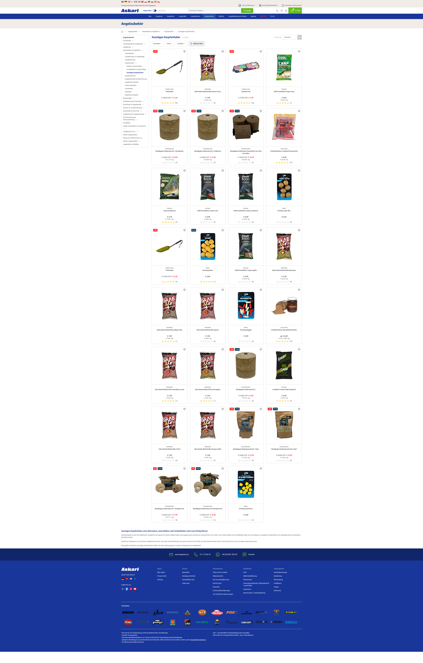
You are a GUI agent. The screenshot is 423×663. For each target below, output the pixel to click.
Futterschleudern (130, 85)
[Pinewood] (232, 622)
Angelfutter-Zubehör (132, 82)
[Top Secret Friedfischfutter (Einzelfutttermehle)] (284, 306)
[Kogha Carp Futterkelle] (169, 67)
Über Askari (161, 572)
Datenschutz (247, 579)
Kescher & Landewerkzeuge (132, 108)
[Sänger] (262, 622)
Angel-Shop (147, 10)
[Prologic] (276, 622)
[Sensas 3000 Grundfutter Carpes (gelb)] (246, 246)
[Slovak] (152, 1)
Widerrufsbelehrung (250, 576)
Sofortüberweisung (280, 572)
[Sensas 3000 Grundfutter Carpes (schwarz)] (246, 186)
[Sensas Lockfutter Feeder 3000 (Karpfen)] (284, 365)
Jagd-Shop (161, 10)
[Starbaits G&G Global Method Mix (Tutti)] (169, 425)
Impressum (247, 589)
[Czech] (158, 1)
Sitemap (160, 579)
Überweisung (278, 579)
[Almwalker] (276, 612)
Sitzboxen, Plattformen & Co (132, 138)
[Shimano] (173, 612)
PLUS (272, 16)
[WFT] (202, 612)
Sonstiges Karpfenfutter (135, 72)
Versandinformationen (198, 640)
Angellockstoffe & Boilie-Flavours (136, 79)
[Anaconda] (187, 612)
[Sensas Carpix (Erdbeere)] (169, 186)
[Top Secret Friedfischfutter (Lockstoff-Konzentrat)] (284, 127)
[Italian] (139, 1)
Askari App (186, 583)
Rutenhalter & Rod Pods (131, 111)
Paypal (276, 587)
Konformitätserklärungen (221, 590)
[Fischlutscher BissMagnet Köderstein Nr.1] (246, 365)
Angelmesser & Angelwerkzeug (133, 114)
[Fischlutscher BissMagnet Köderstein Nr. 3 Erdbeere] (207, 127)
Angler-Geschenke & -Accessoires (134, 126)
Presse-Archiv (162, 576)
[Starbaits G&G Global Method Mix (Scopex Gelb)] (207, 425)
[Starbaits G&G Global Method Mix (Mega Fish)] (169, 306)
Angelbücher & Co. (129, 131)
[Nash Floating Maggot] (246, 306)
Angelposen (127, 47)
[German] (125, 1)
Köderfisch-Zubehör (131, 95)
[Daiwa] (143, 612)
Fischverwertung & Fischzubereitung (129, 118)
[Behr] (217, 622)
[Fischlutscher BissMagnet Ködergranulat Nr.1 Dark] (246, 425)
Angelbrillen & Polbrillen (131, 144)
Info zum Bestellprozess (221, 579)
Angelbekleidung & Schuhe (237, 16)
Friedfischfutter (130, 60)
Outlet (263, 16)
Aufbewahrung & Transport (132, 101)
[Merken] (282, 10)
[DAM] (187, 622)
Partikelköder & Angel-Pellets (136, 69)
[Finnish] (132, 1)
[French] (135, 1)
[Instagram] (130, 588)
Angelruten (170, 16)
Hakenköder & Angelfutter (132, 50)
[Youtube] (134, 588)
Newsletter (186, 572)
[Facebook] (126, 588)
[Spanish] (155, 1)
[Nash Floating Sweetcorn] (246, 484)
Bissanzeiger (127, 98)
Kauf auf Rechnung (248, 5)
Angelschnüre (195, 16)
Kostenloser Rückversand (293, 5)
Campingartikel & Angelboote (133, 44)
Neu (150, 16)
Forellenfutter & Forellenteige (134, 56)
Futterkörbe (129, 88)
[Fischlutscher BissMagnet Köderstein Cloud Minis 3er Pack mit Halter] (246, 127)
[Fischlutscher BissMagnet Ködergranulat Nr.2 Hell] (284, 425)
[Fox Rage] (158, 622)
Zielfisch (221, 16)
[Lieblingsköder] (247, 612)
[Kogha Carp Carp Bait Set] (246, 67)
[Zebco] (291, 622)
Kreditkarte (277, 583)
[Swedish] (149, 1)
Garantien (216, 587)
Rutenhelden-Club (188, 579)
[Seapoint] (173, 622)
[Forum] (122, 588)
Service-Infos (217, 583)
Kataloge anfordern (189, 576)
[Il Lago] (158, 612)
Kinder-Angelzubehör (130, 135)
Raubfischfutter (130, 76)
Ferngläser (126, 123)
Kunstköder (127, 41)
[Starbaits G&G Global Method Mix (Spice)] (207, 306)
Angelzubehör (209, 16)
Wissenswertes (218, 576)
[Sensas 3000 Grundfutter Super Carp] (284, 67)
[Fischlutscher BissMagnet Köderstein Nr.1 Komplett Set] (169, 484)
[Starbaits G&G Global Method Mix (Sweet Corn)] (207, 67)
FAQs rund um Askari (220, 572)
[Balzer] (202, 622)
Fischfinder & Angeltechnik (132, 104)
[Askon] (247, 622)
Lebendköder (129, 53)
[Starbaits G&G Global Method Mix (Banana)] (284, 246)
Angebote (159, 16)
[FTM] (291, 612)
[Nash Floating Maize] (207, 246)
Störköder (128, 92)
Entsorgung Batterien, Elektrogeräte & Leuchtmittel (256, 584)
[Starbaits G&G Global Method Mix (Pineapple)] (207, 365)
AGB (244, 572)
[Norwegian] (142, 1)
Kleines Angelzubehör (130, 141)
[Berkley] (217, 612)
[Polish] (145, 1)
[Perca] (143, 622)
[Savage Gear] (262, 612)
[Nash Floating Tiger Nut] (284, 186)
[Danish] (129, 1)
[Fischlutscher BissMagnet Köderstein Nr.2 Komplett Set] (207, 484)
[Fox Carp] (232, 612)
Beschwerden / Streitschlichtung (254, 593)
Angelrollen (182, 16)
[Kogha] (128, 612)
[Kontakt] (277, 10)
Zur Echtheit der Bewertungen (223, 594)
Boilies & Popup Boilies (134, 66)
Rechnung (277, 590)
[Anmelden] (286, 10)
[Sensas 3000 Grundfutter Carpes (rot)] (207, 186)
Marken (253, 16)
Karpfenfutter (130, 63)
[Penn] (128, 622)
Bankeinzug (278, 576)
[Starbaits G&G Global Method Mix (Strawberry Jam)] (169, 365)
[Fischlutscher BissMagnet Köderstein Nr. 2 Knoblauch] (169, 127)
